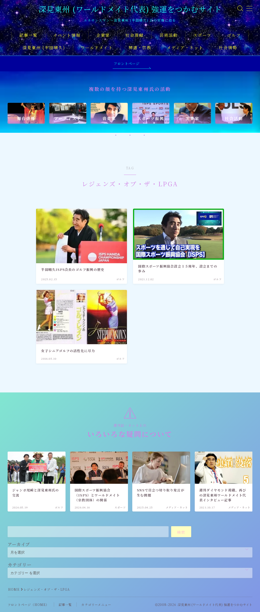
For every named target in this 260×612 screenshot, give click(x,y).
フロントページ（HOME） (28, 604)
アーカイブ (19, 544)
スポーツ (202, 35)
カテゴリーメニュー (96, 604)
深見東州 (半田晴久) (44, 48)
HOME (14, 589)
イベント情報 (67, 35)
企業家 (103, 35)
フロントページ (126, 63)
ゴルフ (234, 35)
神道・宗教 (140, 48)
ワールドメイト (97, 48)
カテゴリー (20, 564)
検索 (181, 532)
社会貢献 (134, 35)
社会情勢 (228, 48)
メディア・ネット (185, 48)
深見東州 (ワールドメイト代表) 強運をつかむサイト (130, 9)
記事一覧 (28, 35)
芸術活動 (168, 35)
